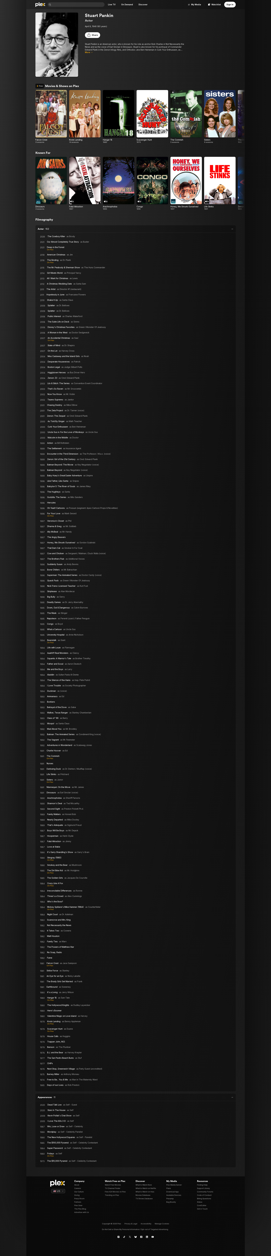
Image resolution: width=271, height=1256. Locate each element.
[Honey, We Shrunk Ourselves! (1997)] (186, 183)
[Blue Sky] (135, 1237)
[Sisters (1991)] (220, 116)
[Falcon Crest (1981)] (51, 116)
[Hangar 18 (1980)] (118, 116)
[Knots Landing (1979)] (85, 116)
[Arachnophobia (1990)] (118, 183)
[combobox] (78, 4)
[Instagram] (118, 1237)
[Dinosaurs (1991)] (51, 183)
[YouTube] (152, 1237)
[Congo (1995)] (152, 183)
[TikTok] (124, 1237)
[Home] (40, 4)
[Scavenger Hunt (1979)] (152, 116)
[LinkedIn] (147, 1237)
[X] (130, 1237)
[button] (92, 35)
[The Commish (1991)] (186, 116)
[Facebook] (141, 1237)
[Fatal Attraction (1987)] (85, 183)
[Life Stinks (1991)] (220, 183)
